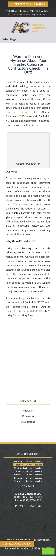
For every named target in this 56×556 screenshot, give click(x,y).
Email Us (43, 11)
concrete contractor (18, 112)
